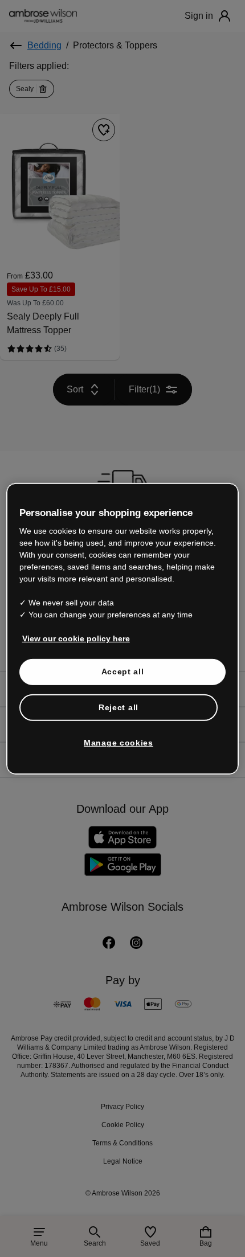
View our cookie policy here (76, 638)
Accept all (122, 671)
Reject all (118, 706)
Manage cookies (118, 742)
